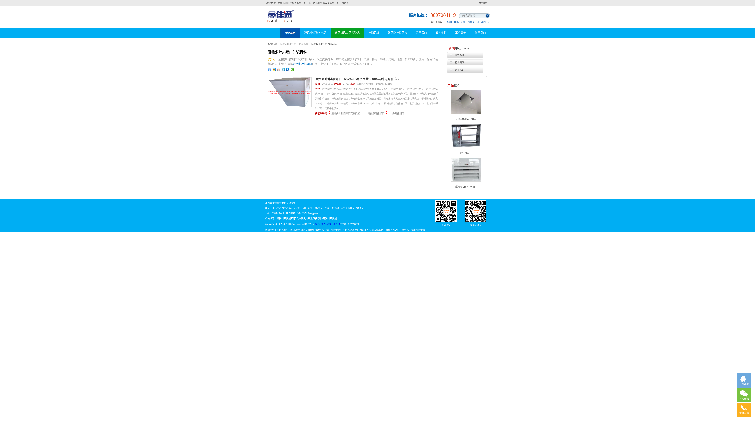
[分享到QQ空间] (274, 69)
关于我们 (421, 32)
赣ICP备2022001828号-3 (327, 224)
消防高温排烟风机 (280, 12)
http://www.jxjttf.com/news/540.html (374, 83)
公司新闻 (459, 55)
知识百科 (303, 44)
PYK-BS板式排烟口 (466, 118)
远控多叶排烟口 (288, 44)
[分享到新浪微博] (278, 69)
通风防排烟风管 (397, 32)
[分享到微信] (292, 69)
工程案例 (460, 32)
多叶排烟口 (466, 152)
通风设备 (290, 33)
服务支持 (441, 32)
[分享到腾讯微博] (283, 69)
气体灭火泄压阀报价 (478, 22)
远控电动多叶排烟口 (466, 186)
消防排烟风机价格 (455, 22)
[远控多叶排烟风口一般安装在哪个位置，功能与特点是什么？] (290, 106)
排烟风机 (373, 32)
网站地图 (483, 3)
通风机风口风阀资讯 (347, 32)
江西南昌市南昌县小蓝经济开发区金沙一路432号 (297, 208)
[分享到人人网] (287, 69)
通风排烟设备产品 (315, 32)
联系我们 (480, 32)
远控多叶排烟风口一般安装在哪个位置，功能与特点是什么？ (357, 79)
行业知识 (459, 69)
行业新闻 (459, 62)
